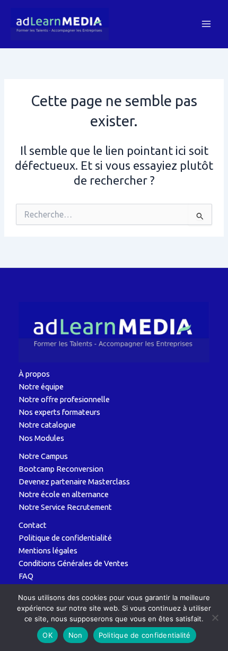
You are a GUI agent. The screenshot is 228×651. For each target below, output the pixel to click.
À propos (34, 373)
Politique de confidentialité (65, 537)
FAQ (26, 575)
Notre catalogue (47, 424)
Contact (33, 525)
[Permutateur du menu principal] (206, 24)
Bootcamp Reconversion (61, 468)
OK (47, 635)
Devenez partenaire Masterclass (74, 481)
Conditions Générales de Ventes (73, 563)
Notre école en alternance (64, 494)
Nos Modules (41, 437)
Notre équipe (41, 386)
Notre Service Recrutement (65, 506)
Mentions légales (48, 550)
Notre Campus (43, 456)
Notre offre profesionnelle (64, 399)
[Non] (214, 617)
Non (75, 635)
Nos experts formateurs (59, 411)
